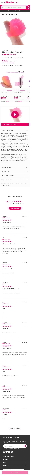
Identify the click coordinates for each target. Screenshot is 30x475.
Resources (6, 459)
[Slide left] (11, 48)
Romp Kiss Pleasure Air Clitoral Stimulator (6, 91)
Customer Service (8, 456)
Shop (4, 462)
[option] (15, 11)
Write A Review (15, 208)
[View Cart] (27, 3)
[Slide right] (18, 48)
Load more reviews (15, 428)
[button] (15, 130)
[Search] (27, 7)
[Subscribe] (25, 446)
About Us (6, 465)
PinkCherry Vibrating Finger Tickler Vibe (18, 91)
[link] (9, 54)
